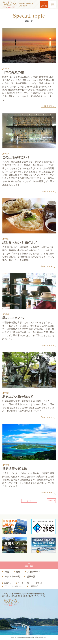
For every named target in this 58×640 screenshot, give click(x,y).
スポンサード (33, 571)
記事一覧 (44, 6)
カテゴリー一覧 (12, 576)
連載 (18, 571)
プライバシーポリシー (13, 586)
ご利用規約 (33, 586)
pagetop (29, 566)
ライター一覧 (23, 583)
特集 (7, 571)
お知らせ (7, 583)
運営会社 (39, 583)
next (50, 500)
